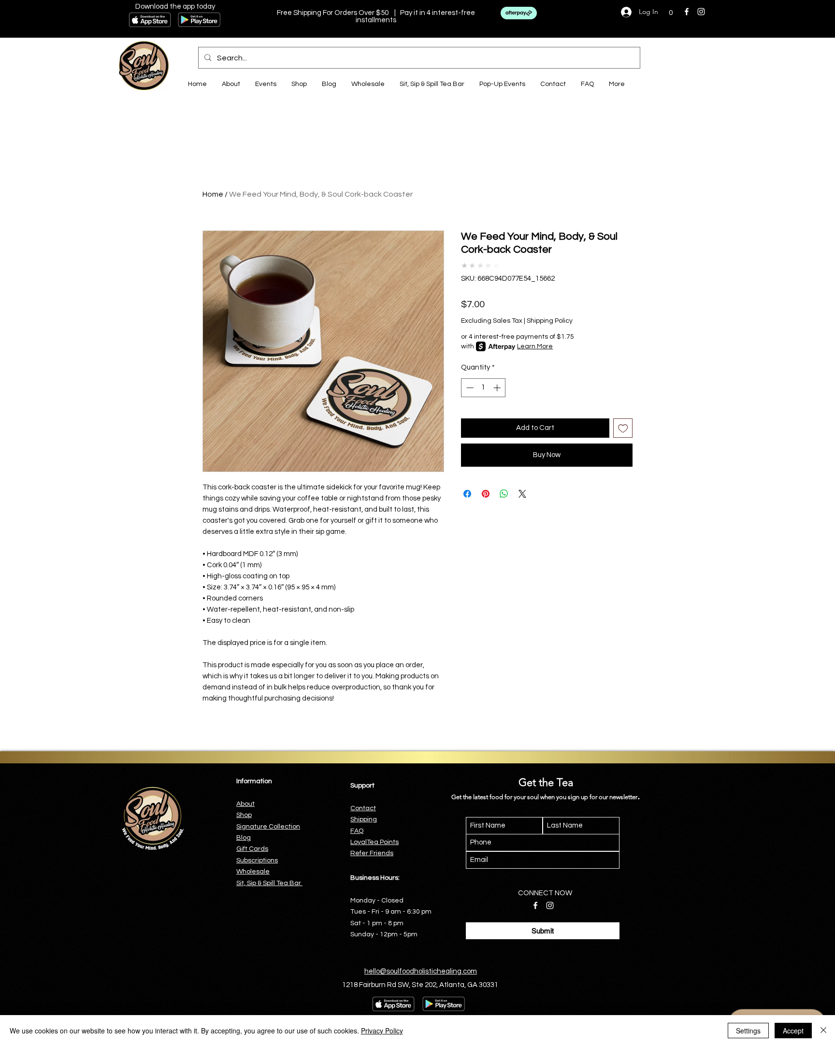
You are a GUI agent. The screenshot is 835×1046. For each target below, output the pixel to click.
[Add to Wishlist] (623, 428)
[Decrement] (468, 388)
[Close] (823, 1030)
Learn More (535, 346)
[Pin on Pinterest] (485, 494)
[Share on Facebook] (467, 494)
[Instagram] (701, 11)
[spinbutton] (483, 388)
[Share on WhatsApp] (504, 494)
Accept (793, 1030)
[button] (671, 12)
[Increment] (497, 388)
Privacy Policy (382, 1030)
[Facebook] (686, 11)
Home (212, 194)
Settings (748, 1030)
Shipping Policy (550, 320)
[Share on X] (522, 494)
